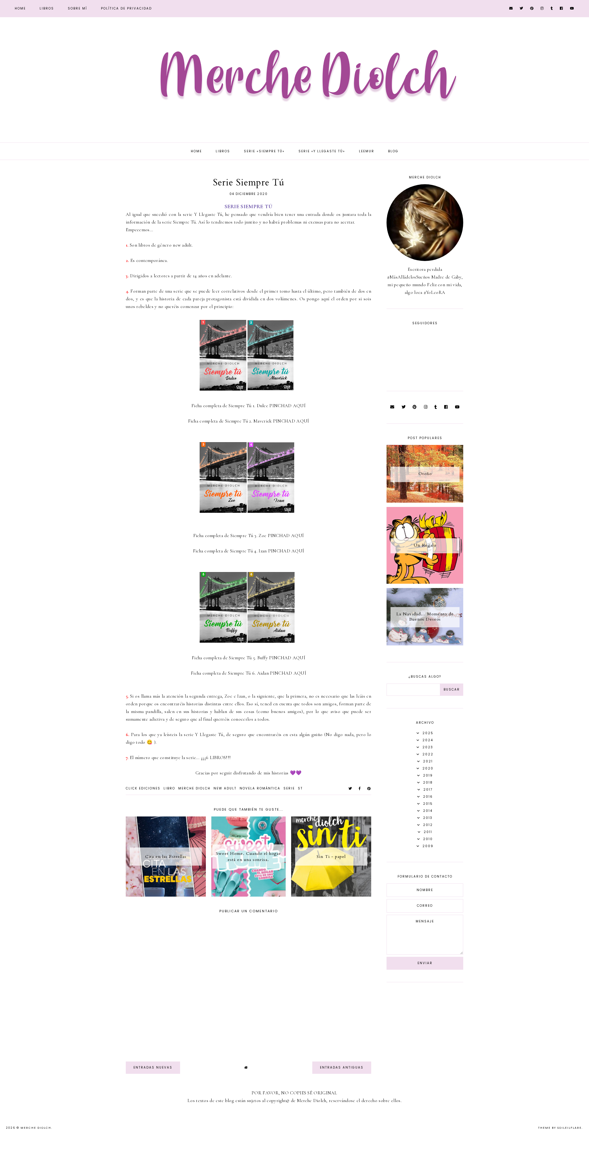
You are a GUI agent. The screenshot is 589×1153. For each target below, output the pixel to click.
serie (289, 788)
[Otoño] (425, 501)
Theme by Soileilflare (560, 1128)
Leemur (366, 151)
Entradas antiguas (342, 1067)
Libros (47, 8)
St (300, 788)
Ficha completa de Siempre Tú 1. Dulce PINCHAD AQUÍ (248, 405)
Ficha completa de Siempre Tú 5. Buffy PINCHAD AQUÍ (248, 657)
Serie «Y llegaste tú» (321, 151)
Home (20, 8)
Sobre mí (77, 8)
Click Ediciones (143, 788)
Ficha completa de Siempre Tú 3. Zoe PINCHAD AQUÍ (248, 535)
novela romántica (260, 788)
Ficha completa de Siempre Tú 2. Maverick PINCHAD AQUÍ (248, 421)
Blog (393, 151)
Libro (169, 788)
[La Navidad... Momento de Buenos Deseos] (425, 644)
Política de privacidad (126, 8)
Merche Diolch (194, 788)
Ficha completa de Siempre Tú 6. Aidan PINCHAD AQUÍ (248, 673)
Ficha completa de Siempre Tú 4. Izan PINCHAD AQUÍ (248, 551)
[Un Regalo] (425, 582)
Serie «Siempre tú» (264, 151)
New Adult (225, 788)
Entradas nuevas (152, 1067)
